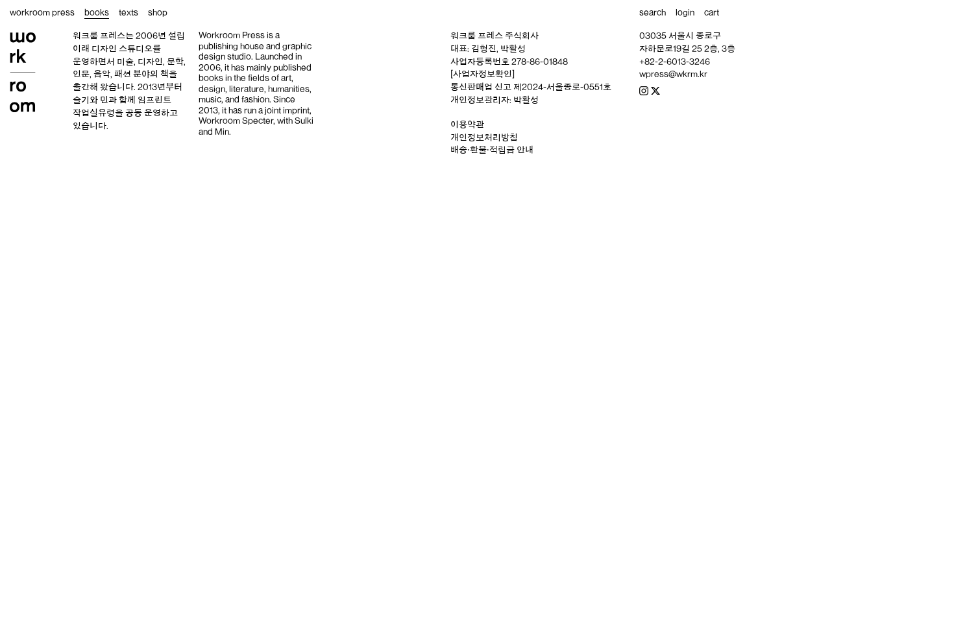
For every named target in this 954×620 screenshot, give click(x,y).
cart (711, 12)
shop (157, 12)
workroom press (42, 12)
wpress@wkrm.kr (673, 73)
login (685, 12)
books (96, 12)
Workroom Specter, (237, 120)
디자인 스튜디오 (122, 48)
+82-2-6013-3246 (674, 61)
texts (128, 12)
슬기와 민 (90, 99)
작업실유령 (94, 112)
